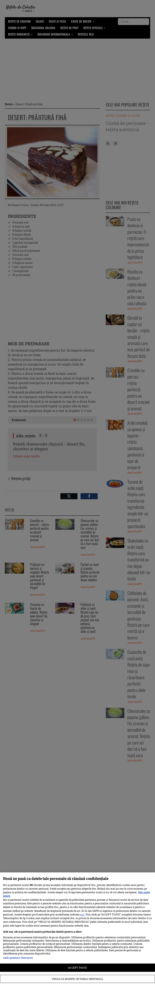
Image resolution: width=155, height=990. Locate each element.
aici (82, 914)
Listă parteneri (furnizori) (18, 957)
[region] (77, 931)
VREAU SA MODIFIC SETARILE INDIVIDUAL (77, 979)
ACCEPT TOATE (77, 967)
